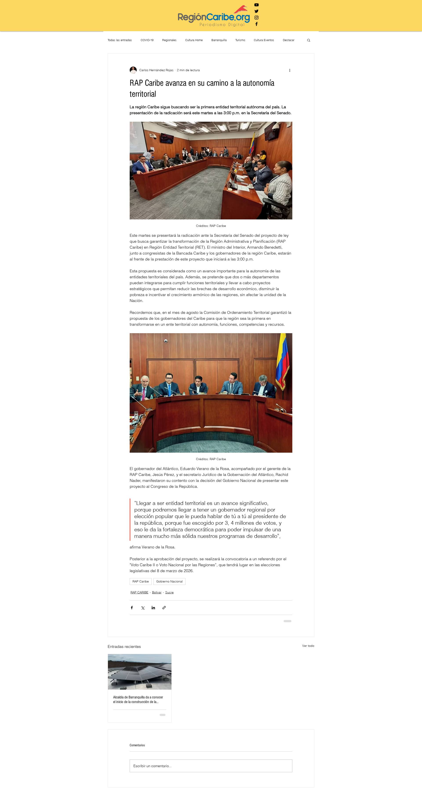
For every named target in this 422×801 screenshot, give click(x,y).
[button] (309, 40)
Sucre (169, 592)
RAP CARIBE (139, 592)
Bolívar (157, 592)
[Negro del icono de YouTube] (256, 4)
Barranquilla (219, 40)
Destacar (288, 40)
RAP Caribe (141, 581)
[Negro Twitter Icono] (256, 11)
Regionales (169, 40)
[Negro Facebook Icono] (256, 24)
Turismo (240, 40)
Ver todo (308, 646)
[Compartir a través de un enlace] (164, 608)
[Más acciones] (289, 70)
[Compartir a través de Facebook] (132, 608)
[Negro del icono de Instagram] (256, 17)
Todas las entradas (120, 40)
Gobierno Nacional (169, 581)
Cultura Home (194, 40)
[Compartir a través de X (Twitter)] (142, 608)
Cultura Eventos (264, 40)
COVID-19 (147, 40)
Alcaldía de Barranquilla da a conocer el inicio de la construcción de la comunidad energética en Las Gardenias (138, 699)
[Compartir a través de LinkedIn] (153, 608)
